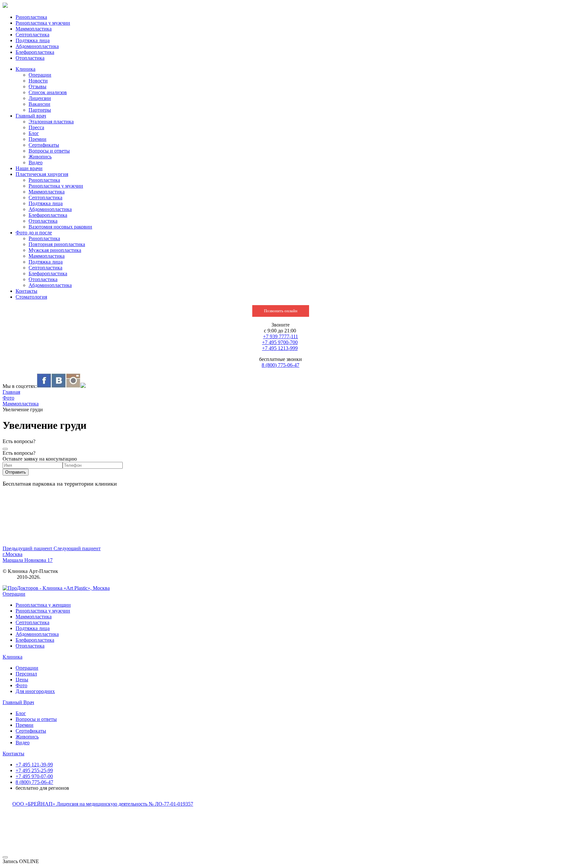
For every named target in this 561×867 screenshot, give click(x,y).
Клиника (25, 69)
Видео (36, 162)
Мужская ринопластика (55, 250)
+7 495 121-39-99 (34, 764)
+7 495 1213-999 (280, 348)
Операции (40, 75)
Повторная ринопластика (57, 244)
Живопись (40, 156)
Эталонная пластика (51, 121)
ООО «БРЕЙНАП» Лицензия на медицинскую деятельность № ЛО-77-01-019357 (102, 804)
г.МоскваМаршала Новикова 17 (28, 557)
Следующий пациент (77, 548)
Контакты (26, 291)
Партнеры (40, 110)
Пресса (36, 127)
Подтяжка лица (33, 40)
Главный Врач (18, 702)
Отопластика (30, 58)
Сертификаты (44, 145)
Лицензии (40, 98)
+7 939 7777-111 (280, 336)
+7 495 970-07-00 (34, 776)
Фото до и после (34, 232)
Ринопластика (31, 17)
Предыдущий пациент (28, 548)
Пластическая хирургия (42, 174)
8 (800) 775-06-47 (280, 365)
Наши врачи (29, 168)
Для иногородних (35, 691)
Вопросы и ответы (49, 151)
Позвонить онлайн (280, 310)
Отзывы (37, 86)
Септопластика (32, 34)
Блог (34, 133)
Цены (22, 679)
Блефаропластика (35, 52)
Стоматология (31, 297)
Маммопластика (34, 28)
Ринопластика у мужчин (43, 23)
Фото (21, 685)
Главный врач (31, 115)
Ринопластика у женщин (43, 605)
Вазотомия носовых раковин (60, 226)
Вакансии (39, 104)
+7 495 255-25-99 (34, 770)
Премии (37, 139)
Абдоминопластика (37, 46)
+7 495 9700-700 (280, 342)
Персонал (26, 673)
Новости (38, 80)
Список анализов (48, 92)
